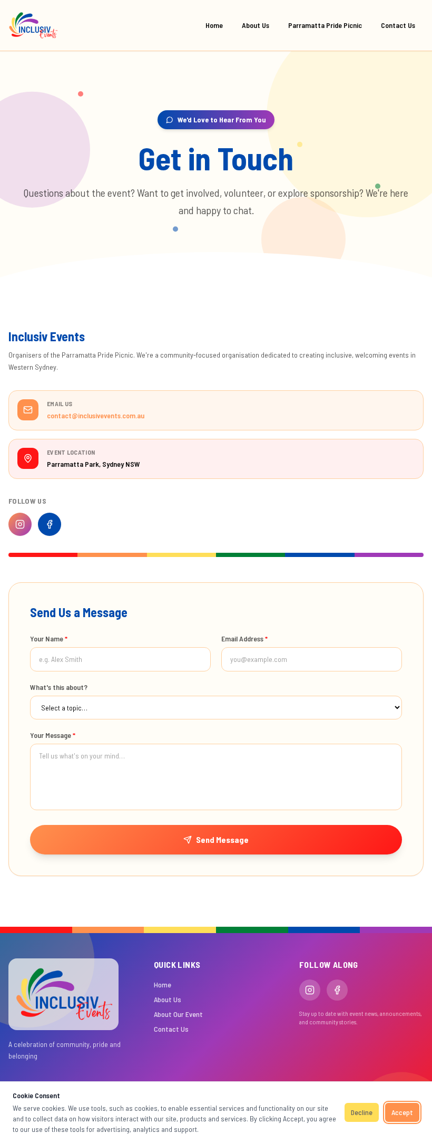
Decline (361, 1112)
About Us (255, 25)
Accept (402, 1112)
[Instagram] (20, 524)
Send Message (222, 839)
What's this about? (58, 687)
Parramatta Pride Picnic (325, 25)
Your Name (48, 638)
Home (214, 25)
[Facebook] (49, 524)
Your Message (52, 735)
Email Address (244, 638)
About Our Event (178, 1014)
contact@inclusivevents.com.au (95, 415)
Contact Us (398, 25)
